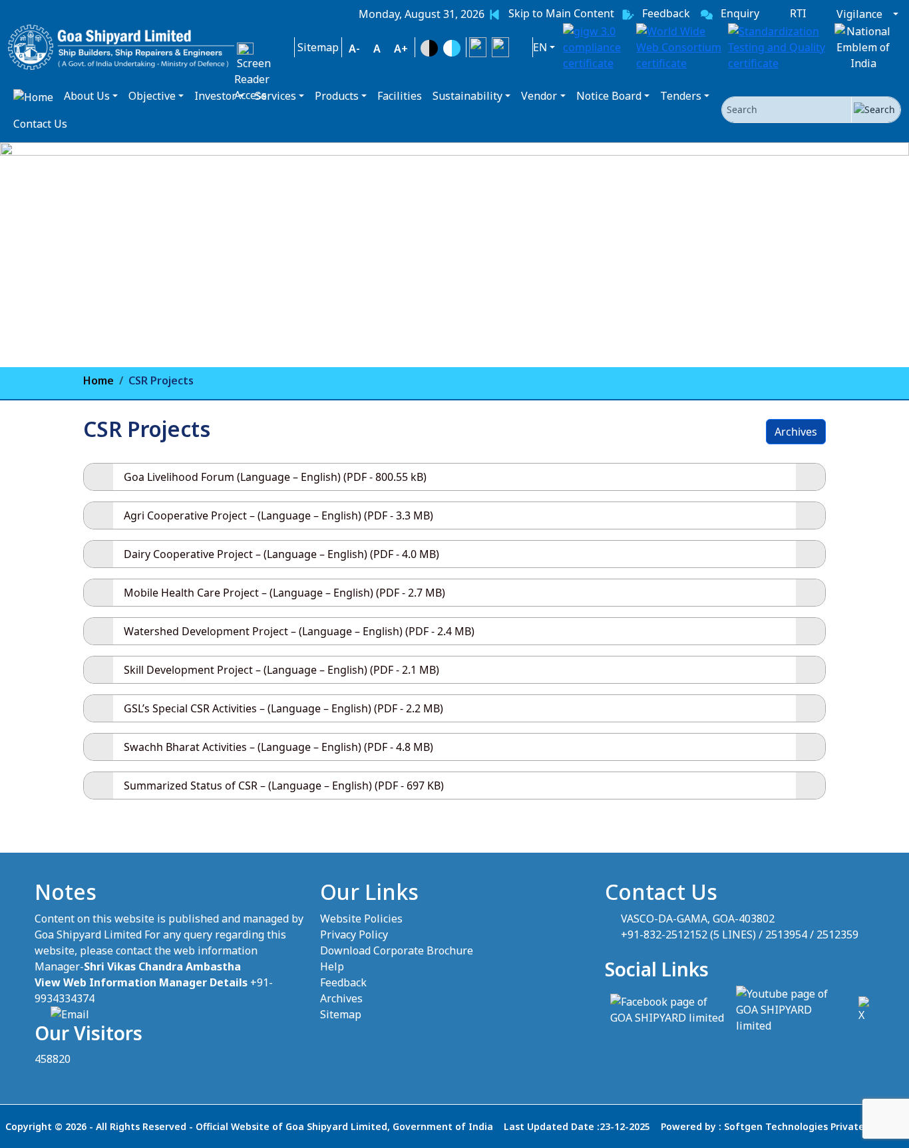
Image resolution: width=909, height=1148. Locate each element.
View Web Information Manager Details (141, 982)
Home (98, 380)
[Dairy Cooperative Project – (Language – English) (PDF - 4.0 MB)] (811, 554)
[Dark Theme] (429, 48)
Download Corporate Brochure (396, 950)
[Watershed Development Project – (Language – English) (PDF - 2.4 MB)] (811, 631)
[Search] (875, 109)
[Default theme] (452, 48)
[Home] (33, 96)
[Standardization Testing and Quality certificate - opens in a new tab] (777, 47)
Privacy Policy (354, 934)
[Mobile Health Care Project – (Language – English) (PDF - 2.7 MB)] (811, 592)
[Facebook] (500, 47)
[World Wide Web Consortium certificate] (679, 47)
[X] (477, 47)
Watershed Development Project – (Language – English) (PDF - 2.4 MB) (299, 631)
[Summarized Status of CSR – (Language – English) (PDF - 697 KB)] (811, 785)
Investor (215, 95)
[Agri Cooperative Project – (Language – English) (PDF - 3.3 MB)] (811, 515)
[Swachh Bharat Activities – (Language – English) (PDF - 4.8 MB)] (811, 747)
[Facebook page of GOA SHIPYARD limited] (667, 1008)
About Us (87, 95)
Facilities (399, 95)
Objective (152, 95)
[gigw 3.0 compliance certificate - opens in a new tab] (597, 47)
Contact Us (40, 123)
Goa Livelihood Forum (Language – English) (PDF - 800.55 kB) (275, 477)
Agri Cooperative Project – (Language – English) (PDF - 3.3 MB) (278, 515)
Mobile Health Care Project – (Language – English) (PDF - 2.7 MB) (284, 592)
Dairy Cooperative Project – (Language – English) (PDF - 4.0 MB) (281, 554)
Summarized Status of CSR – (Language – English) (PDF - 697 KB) (284, 785)
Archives (796, 431)
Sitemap (340, 1014)
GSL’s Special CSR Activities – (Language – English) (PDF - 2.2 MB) (283, 708)
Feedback (343, 982)
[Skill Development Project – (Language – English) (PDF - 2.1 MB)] (811, 669)
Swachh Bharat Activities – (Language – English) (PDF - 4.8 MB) (278, 747)
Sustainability (467, 95)
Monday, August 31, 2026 (421, 14)
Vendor (539, 95)
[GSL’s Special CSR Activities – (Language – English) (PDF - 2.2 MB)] (811, 708)
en (540, 47)
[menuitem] (421, 14)
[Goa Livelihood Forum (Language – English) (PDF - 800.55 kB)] (811, 477)
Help (332, 966)
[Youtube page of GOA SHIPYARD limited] (792, 1008)
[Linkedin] (522, 47)
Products (337, 95)
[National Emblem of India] (863, 47)
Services (275, 95)
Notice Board (608, 95)
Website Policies (361, 918)
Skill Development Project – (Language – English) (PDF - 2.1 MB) (281, 669)
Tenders (680, 95)
